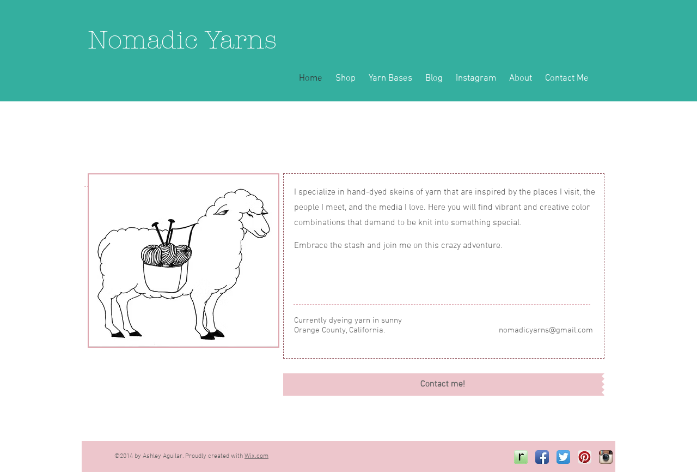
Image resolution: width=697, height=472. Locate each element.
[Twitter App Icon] (563, 457)
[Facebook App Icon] (542, 457)
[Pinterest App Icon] (584, 457)
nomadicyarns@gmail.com (546, 330)
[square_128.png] (521, 457)
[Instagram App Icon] (606, 457)
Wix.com (256, 456)
